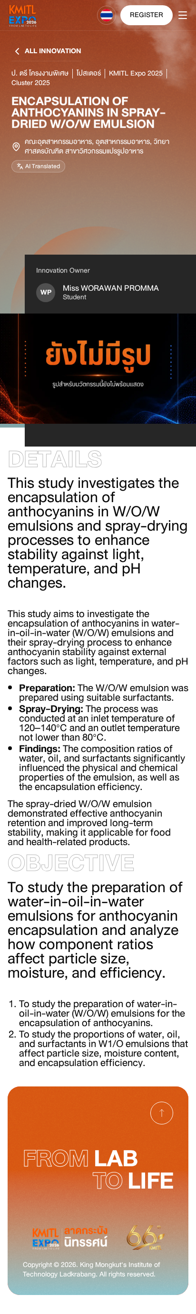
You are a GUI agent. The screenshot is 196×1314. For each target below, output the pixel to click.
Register (146, 15)
